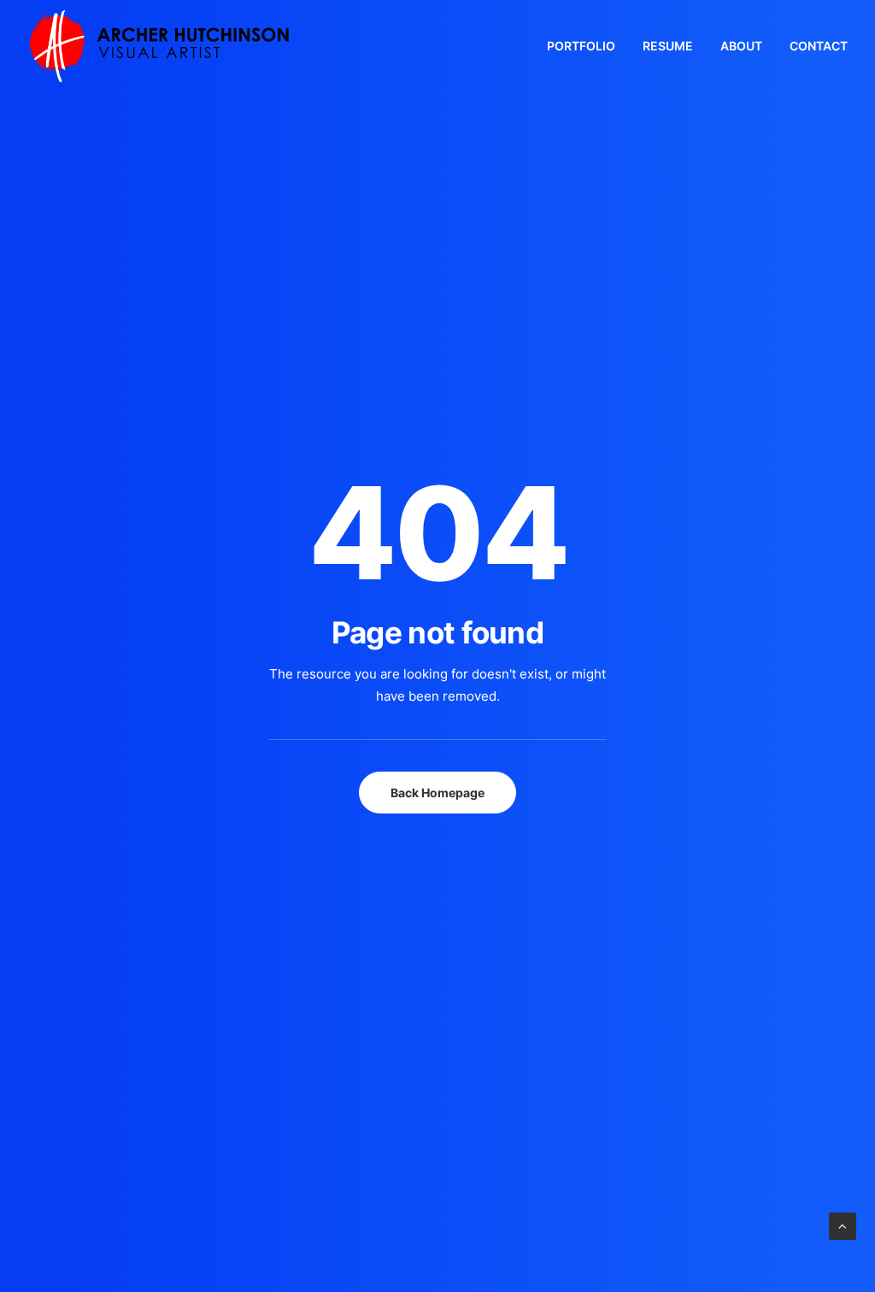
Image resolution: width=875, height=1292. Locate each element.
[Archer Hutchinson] (159, 46)
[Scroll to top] (842, 1225)
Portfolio (581, 45)
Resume (668, 45)
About (741, 45)
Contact (819, 45)
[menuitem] (587, 46)
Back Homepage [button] (437, 792)
